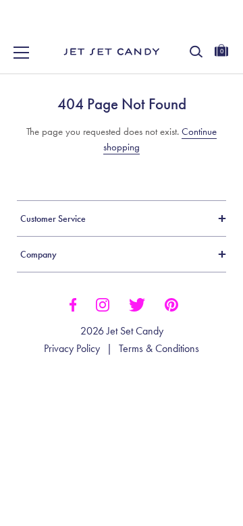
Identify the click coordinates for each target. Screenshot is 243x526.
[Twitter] (137, 303)
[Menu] (21, 52)
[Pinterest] (171, 303)
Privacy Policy (72, 348)
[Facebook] (72, 303)
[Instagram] (102, 303)
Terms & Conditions (159, 348)
